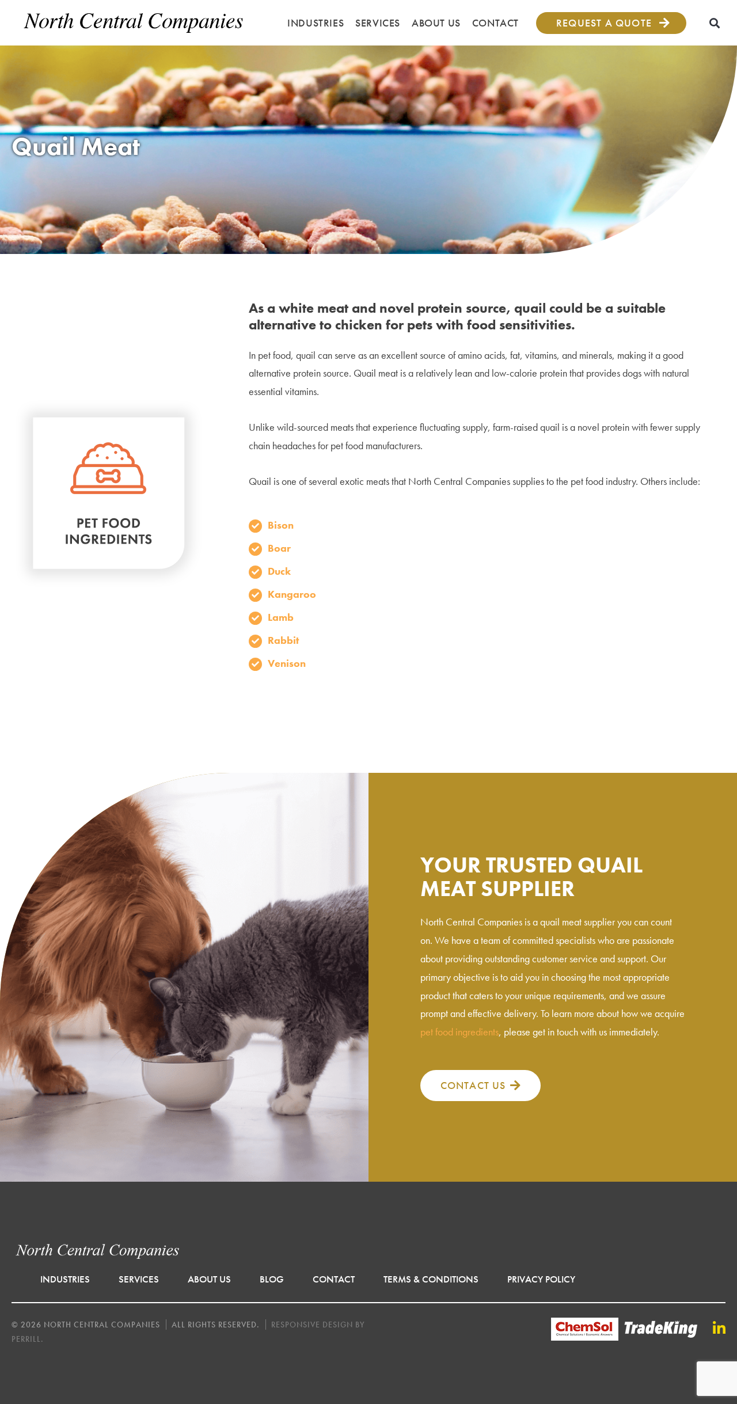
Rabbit (283, 640)
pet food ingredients (459, 1031)
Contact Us (473, 1085)
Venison (287, 663)
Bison (281, 525)
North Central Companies (134, 23)
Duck (279, 571)
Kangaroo (292, 594)
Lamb (281, 617)
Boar (279, 548)
